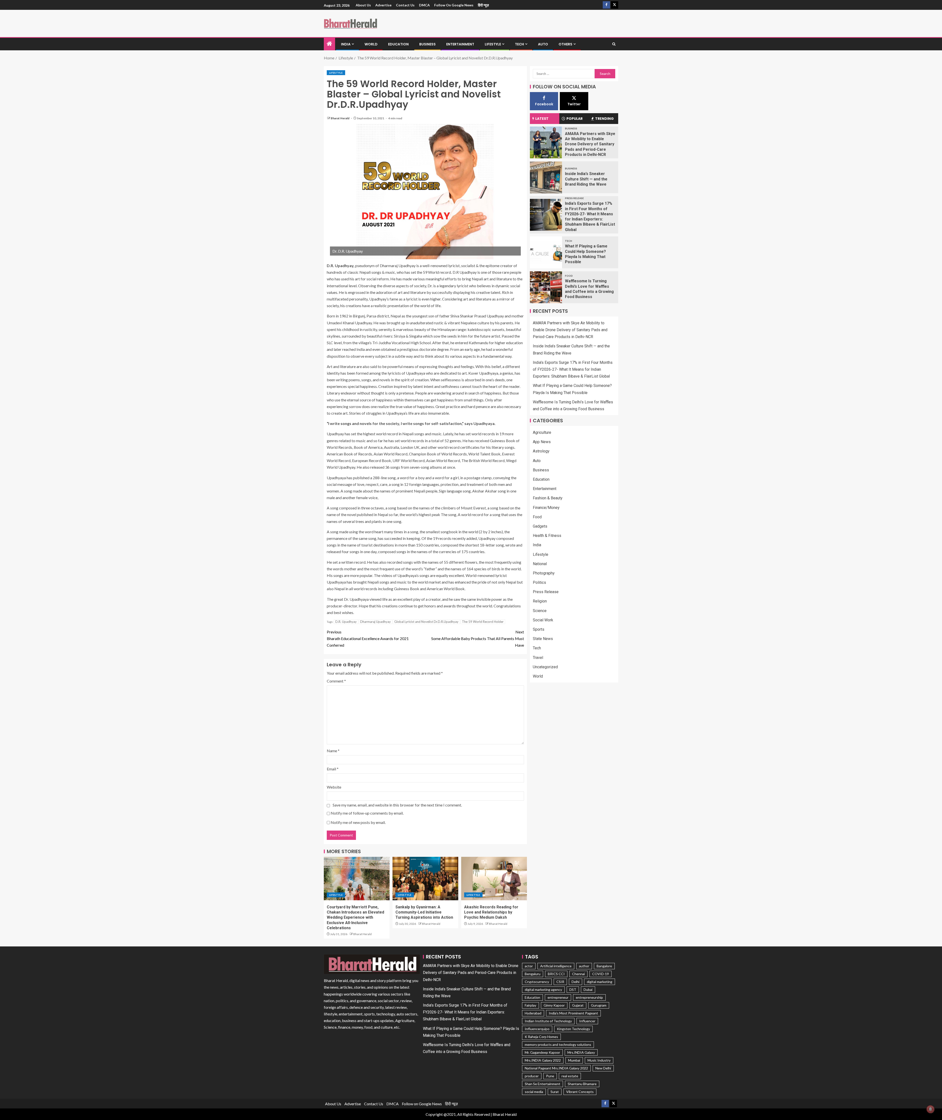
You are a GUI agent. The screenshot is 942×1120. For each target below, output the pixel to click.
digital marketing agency (543, 989)
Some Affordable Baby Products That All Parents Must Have (477, 638)
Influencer (587, 1021)
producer (532, 1076)
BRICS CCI (556, 974)
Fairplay (530, 1005)
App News (542, 442)
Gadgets (540, 526)
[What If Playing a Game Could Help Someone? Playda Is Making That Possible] (546, 252)
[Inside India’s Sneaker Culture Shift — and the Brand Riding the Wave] (546, 177)
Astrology (541, 451)
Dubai (588, 989)
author (584, 966)
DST (572, 989)
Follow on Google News (453, 5)
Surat (554, 1092)
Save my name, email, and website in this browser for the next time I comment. (397, 805)
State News (543, 639)
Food (569, 275)
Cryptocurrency (537, 982)
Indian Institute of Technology (548, 1021)
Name (333, 750)
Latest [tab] (542, 118)
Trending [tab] (604, 118)
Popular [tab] (574, 118)
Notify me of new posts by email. (358, 822)
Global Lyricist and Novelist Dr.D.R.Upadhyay (426, 622)
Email (333, 768)
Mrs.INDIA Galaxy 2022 (543, 1060)
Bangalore (604, 966)
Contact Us (405, 5)
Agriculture (542, 432)
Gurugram (598, 1005)
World (371, 44)
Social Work (543, 620)
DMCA (424, 5)
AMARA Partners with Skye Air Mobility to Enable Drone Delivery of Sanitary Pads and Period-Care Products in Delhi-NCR (590, 144)
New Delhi (603, 1068)
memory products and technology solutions (558, 1044)
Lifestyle (493, 44)
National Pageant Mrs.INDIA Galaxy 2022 (556, 1068)
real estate (570, 1076)
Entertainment (460, 44)
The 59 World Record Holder (483, 622)
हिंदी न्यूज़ (483, 5)
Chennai (578, 974)
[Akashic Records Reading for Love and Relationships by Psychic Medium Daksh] (494, 878)
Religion (540, 601)
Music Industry (599, 1060)
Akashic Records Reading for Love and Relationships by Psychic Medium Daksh (491, 912)
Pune (550, 1076)
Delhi (575, 982)
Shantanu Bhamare (582, 1084)
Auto (543, 44)
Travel (538, 657)
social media (534, 1092)
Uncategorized (545, 667)
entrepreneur (558, 997)
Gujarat (578, 1005)
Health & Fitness (547, 535)
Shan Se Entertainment (542, 1084)
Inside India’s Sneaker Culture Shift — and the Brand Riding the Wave (586, 179)
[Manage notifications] (930, 1109)
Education (398, 44)
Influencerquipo (537, 1029)
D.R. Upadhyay (346, 622)
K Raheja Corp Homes (541, 1037)
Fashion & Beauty (548, 498)
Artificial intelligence (556, 966)
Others (565, 44)
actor (529, 966)
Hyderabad (533, 1013)
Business (427, 44)
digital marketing (599, 982)
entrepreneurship (589, 997)
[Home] (329, 43)
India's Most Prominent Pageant (573, 1013)
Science (540, 610)
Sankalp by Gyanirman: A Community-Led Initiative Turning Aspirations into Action (424, 912)
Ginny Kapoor (554, 1005)
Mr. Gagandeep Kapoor (542, 1052)
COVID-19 (600, 974)
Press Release (574, 198)
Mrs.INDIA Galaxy (581, 1052)
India (346, 44)
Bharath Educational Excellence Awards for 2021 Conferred (368, 638)
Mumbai (574, 1060)
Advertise (383, 5)
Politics (539, 582)
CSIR (560, 982)
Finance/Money (546, 507)
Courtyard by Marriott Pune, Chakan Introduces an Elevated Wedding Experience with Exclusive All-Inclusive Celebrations (355, 917)
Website (334, 787)
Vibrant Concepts (580, 1092)
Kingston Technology (573, 1029)
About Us (363, 5)
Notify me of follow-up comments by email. (367, 813)
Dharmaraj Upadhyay (375, 622)
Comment (336, 681)
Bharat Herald (340, 118)
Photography (544, 573)
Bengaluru (532, 974)
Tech (519, 44)
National (540, 563)
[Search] (614, 44)
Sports (538, 629)
